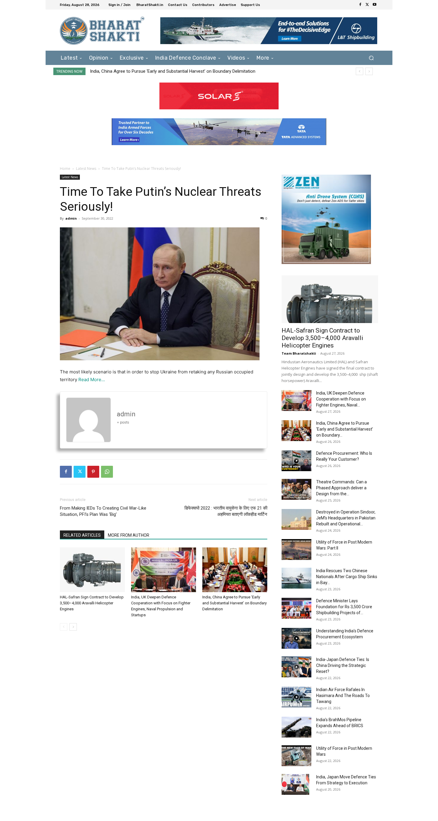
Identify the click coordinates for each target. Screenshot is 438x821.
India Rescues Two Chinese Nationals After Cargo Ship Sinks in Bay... (346, 576)
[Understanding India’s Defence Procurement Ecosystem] (296, 638)
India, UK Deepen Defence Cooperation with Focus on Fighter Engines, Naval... (341, 399)
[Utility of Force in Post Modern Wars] (296, 755)
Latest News (86, 168)
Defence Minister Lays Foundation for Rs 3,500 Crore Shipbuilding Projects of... (344, 606)
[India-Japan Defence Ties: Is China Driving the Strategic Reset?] (296, 667)
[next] (369, 71)
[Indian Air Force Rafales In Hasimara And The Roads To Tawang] (296, 697)
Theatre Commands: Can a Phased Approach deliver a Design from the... (341, 487)
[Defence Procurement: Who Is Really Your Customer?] (296, 460)
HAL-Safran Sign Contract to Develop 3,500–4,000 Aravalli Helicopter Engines (92, 603)
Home (65, 168)
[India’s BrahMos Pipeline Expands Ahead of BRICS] (296, 727)
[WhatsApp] (107, 472)
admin (71, 218)
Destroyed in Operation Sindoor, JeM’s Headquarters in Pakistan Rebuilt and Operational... (345, 518)
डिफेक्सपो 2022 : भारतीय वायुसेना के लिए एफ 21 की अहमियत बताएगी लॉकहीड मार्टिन (225, 511)
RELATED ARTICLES (82, 535)
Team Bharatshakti (299, 353)
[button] (371, 58)
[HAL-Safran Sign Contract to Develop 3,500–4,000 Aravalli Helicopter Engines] (92, 569)
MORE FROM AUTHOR (128, 535)
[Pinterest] (93, 472)
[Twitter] (367, 4)
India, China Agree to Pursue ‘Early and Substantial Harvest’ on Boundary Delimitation (234, 603)
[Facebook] (360, 4)
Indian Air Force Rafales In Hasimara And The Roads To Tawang (343, 695)
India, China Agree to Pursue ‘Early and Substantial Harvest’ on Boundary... (344, 429)
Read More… (91, 379)
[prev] (359, 71)
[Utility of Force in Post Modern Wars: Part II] (296, 549)
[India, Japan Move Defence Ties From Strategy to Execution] (295, 784)
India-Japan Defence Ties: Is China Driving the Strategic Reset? (342, 665)
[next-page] (73, 627)
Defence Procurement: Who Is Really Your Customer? (142, 71)
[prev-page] (63, 627)
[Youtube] (374, 4)
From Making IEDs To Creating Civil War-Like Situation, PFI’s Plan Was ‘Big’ (103, 511)
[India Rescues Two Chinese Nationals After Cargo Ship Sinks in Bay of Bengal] (296, 578)
